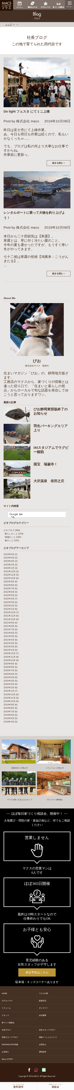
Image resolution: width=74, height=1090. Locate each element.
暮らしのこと (11, 533)
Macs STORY (7, 1059)
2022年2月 (9, 605)
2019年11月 (9, 698)
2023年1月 (9, 568)
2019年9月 (9, 704)
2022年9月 (9, 581)
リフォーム (6, 1008)
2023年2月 (9, 564)
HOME (4, 993)
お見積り (5, 1052)
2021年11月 (9, 616)
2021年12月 (9, 612)
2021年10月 (9, 619)
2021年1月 (9, 650)
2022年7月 (9, 588)
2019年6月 (9, 715)
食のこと (9, 540)
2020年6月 (9, 674)
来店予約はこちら (37, 972)
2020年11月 (9, 657)
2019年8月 (9, 708)
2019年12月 (9, 694)
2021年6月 (9, 633)
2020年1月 (9, 691)
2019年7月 (9, 711)
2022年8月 (9, 585)
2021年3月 (9, 643)
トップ (8, 24)
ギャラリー (43, 1008)
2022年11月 (9, 575)
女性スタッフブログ (47, 1030)
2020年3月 (9, 684)
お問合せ (42, 1044)
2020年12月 (9, 653)
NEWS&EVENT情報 (10, 1044)
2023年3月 (9, 561)
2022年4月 (9, 598)
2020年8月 (9, 667)
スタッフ (5, 1015)
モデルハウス (7, 1001)
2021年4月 (9, 640)
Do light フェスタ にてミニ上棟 (27, 111)
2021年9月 (9, 622)
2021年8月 (9, 626)
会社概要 (42, 1015)
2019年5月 (9, 718)
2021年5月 (9, 636)
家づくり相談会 (8, 1023)
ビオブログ (9, 530)
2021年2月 (9, 646)
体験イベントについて (48, 1037)
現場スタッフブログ (10, 1037)
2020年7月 (9, 670)
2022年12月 (9, 571)
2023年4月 (9, 557)
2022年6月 (9, 592)
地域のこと (10, 537)
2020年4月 (9, 681)
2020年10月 (9, 660)
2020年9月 (9, 663)
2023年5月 (9, 554)
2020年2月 (9, 687)
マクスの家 (43, 993)
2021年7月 (9, 629)
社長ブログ (6, 1030)
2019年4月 (9, 721)
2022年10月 (9, 578)
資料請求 (42, 1052)
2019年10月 (9, 701)
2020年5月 (9, 677)
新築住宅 (42, 1001)
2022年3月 (9, 602)
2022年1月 (9, 609)
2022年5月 (9, 595)
